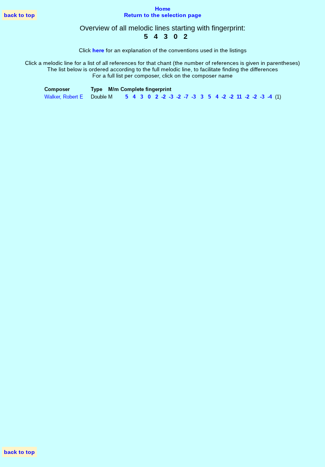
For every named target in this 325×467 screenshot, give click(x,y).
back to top (19, 15)
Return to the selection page (162, 15)
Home (162, 9)
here (98, 50)
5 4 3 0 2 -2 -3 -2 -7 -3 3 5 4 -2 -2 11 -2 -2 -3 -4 (196, 97)
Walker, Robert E (63, 97)
